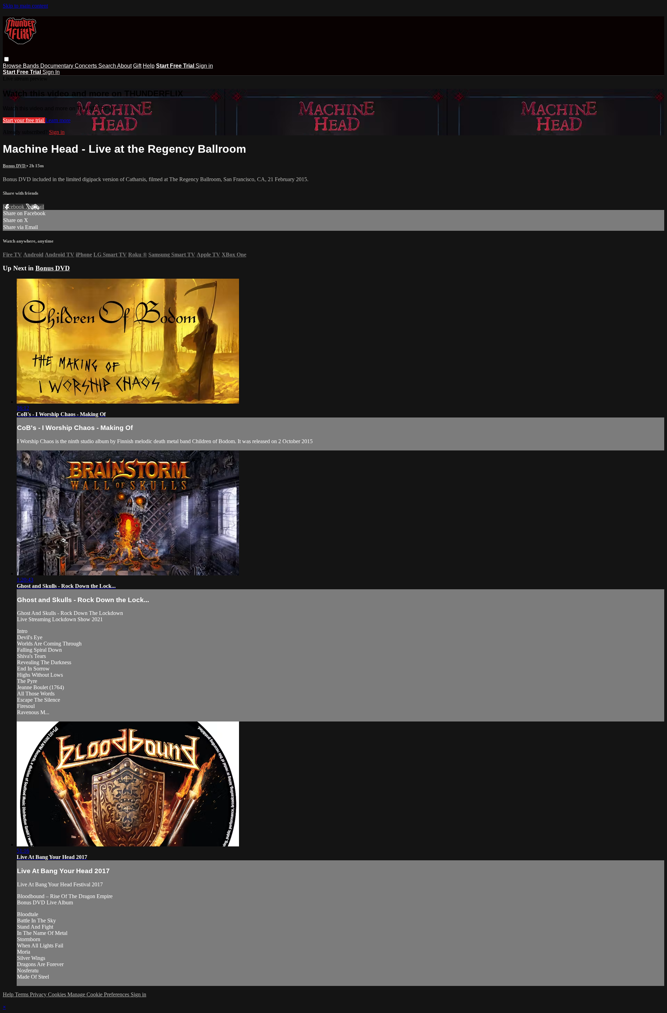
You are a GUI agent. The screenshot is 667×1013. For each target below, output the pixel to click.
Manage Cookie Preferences (99, 994)
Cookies (57, 994)
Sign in (204, 66)
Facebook (14, 207)
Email (37, 207)
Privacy (39, 994)
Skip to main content (25, 6)
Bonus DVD (14, 165)
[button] (6, 59)
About (124, 66)
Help (149, 66)
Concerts (86, 66)
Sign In (51, 72)
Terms (22, 994)
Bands (31, 66)
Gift (137, 66)
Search (107, 66)
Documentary (57, 66)
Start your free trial (24, 120)
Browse (13, 66)
